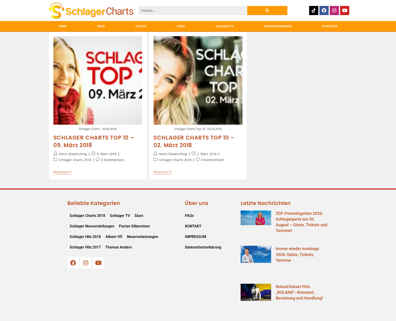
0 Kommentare (112, 160)
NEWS (101, 26)
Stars (139, 215)
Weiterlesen (62, 172)
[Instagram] (334, 10)
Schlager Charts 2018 (75, 160)
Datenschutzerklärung (203, 247)
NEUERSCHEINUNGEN (278, 26)
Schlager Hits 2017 (85, 247)
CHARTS (140, 26)
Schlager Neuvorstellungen (92, 226)
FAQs (189, 215)
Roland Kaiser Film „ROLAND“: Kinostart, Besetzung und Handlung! (299, 292)
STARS (181, 26)
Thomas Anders (118, 247)
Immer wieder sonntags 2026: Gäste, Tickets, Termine (297, 254)
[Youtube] (344, 10)
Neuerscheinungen (142, 237)
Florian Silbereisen (134, 226)
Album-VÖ (113, 237)
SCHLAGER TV (225, 26)
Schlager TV (120, 215)
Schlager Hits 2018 (85, 237)
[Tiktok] (313, 10)
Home (63, 26)
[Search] (267, 10)
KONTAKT (193, 226)
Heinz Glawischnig (73, 154)
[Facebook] (324, 10)
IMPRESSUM (195, 237)
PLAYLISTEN (329, 26)
